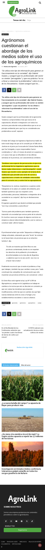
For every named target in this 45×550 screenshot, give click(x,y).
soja (29, 20)
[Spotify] (21, 521)
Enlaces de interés (35, 542)
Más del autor (26, 365)
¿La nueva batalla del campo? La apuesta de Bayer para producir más (21, 404)
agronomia (14, 303)
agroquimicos (31, 303)
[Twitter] (27, 521)
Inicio (3, 31)
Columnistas (5, 544)
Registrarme (13, 2)
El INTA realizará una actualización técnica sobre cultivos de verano (33, 330)
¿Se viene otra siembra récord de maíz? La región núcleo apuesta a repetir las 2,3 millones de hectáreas (22, 436)
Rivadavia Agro (12, 542)
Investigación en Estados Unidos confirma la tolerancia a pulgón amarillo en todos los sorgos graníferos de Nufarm (21, 471)
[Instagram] (11, 521)
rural (4, 305)
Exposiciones (16, 544)
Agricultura (10, 31)
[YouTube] (16, 521)
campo (39, 303)
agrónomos (23, 303)
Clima (3, 542)
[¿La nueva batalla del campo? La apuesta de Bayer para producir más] (22, 400)
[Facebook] (6, 521)
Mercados (23, 542)
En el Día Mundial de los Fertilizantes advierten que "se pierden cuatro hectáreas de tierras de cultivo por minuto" (12, 332)
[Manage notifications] (40, 545)
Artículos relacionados (10, 365)
